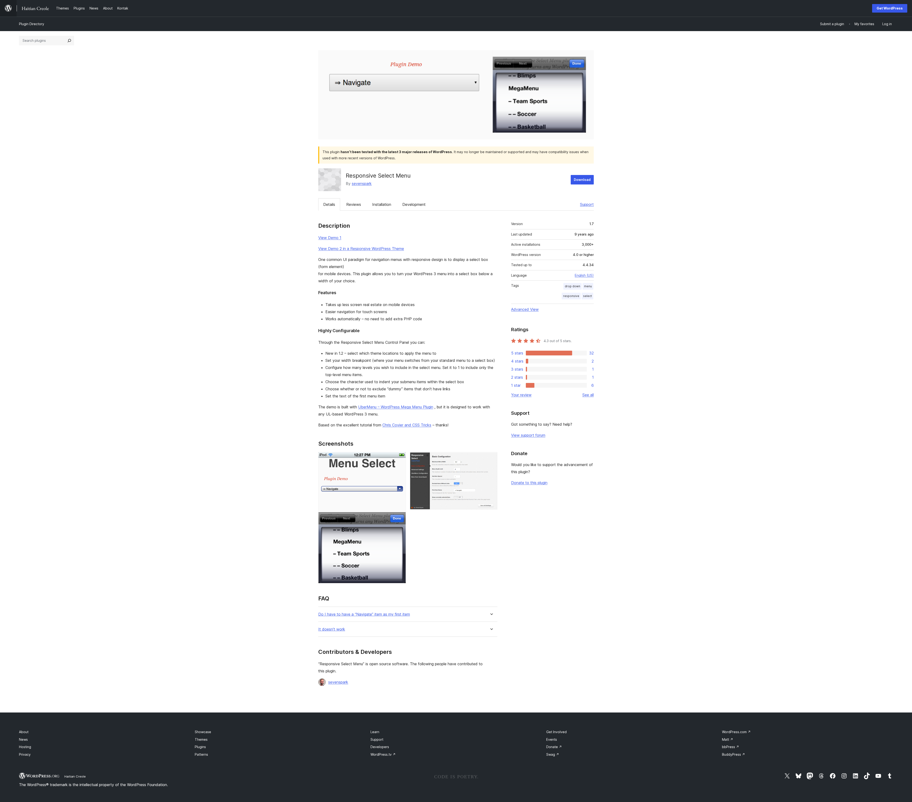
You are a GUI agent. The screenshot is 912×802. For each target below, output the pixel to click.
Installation (381, 204)
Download (582, 180)
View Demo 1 (329, 237)
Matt (727, 739)
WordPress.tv (383, 754)
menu (588, 286)
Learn (374, 732)
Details (329, 204)
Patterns (201, 754)
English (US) (584, 275)
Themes (201, 739)
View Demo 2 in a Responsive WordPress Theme (361, 248)
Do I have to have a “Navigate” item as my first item (364, 614)
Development (414, 204)
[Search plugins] (69, 40)
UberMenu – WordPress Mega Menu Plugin (395, 407)
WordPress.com (736, 732)
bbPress (730, 747)
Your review (521, 394)
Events (551, 739)
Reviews (353, 204)
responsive (571, 296)
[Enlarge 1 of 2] (399, 458)
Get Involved (556, 732)
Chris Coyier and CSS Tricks (406, 425)
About (23, 732)
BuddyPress (733, 754)
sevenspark (362, 183)
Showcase (203, 732)
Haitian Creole (75, 776)
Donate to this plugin (529, 482)
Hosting (25, 747)
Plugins (200, 747)
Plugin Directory (31, 24)
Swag (552, 754)
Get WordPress (890, 8)
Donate (554, 747)
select (587, 296)
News (23, 739)
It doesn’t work (331, 629)
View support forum (528, 435)
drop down (572, 286)
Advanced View (525, 309)
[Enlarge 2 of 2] (491, 458)
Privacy (25, 754)
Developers (379, 747)
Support (587, 204)
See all (588, 394)
